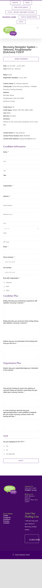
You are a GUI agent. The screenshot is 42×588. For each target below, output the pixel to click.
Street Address (7, 205)
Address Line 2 (7, 214)
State (4, 233)
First (4, 161)
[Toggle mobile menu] (38, 28)
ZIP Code (6, 242)
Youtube (6, 521)
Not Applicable (10, 454)
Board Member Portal (22, 555)
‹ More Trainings (21, 59)
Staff (7, 286)
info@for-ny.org (31, 490)
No (7, 450)
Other (7, 290)
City (4, 223)
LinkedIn (6, 523)
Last (4, 170)
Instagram (7, 517)
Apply (21, 460)
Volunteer (9, 282)
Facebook (6, 519)
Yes (7, 446)
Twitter (5, 515)
